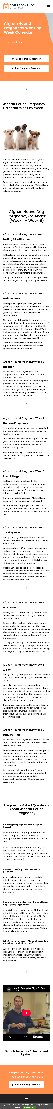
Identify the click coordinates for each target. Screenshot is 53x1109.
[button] (48, 6)
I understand (29, 1107)
